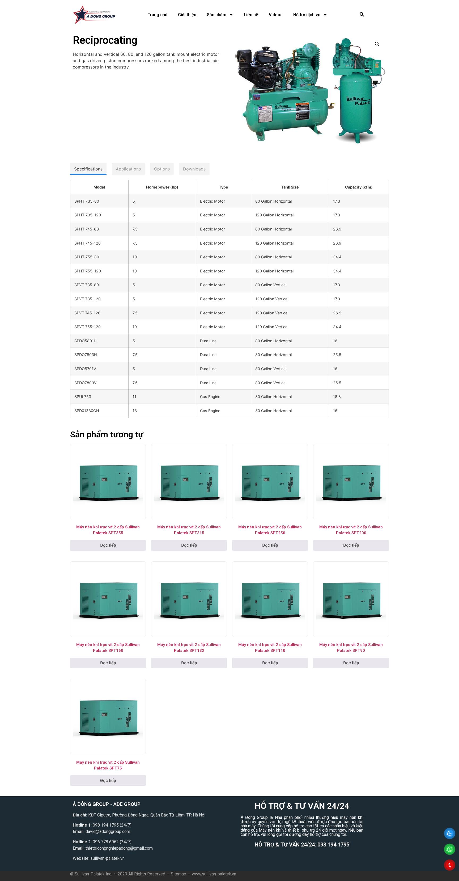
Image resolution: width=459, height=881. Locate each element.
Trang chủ (157, 14)
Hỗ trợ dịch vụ (306, 14)
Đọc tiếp (108, 545)
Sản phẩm (216, 14)
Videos (276, 14)
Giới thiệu (187, 14)
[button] (377, 44)
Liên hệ (251, 14)
